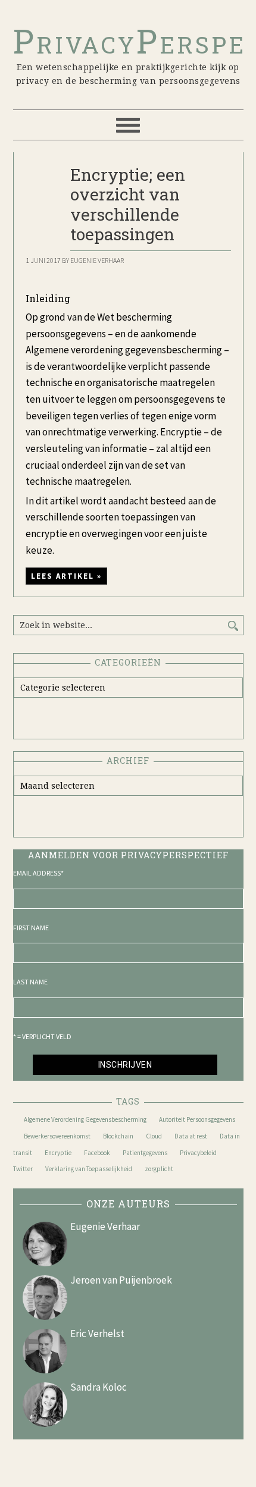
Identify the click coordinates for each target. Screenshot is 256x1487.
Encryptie (58, 1153)
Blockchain (118, 1136)
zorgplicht (159, 1169)
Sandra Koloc (98, 1387)
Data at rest (190, 1136)
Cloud (154, 1136)
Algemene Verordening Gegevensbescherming (85, 1119)
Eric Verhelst (97, 1333)
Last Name (30, 981)
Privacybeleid (198, 1153)
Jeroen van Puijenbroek (121, 1280)
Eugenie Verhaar (105, 1226)
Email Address (38, 872)
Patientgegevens (145, 1153)
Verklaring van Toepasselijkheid (88, 1169)
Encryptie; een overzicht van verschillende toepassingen (127, 205)
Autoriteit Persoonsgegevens (197, 1119)
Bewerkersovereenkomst (57, 1136)
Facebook (97, 1153)
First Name (31, 927)
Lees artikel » (66, 576)
